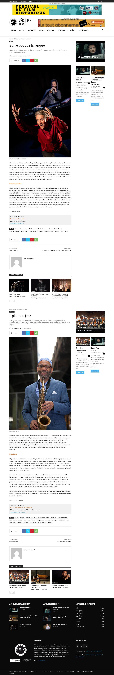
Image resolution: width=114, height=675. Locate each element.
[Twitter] (104, 1)
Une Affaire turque (80, 79)
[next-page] (13, 301)
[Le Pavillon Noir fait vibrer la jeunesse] (47, 610)
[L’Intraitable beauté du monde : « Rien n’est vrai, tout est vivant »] (61, 285)
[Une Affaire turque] (90, 51)
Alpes (21, 228)
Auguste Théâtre (29, 228)
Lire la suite (80, 100)
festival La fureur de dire (46, 228)
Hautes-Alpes (57, 228)
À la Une (80, 54)
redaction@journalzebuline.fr (94, 651)
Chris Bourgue (34, 298)
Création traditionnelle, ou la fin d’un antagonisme (56, 250)
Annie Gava (79, 82)
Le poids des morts (14, 294)
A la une (17, 228)
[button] (102, 30)
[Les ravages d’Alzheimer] (47, 627)
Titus (61, 231)
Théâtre (57, 231)
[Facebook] (99, 1)
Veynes (66, 231)
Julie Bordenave (18, 56)
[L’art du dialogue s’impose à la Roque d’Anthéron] (97, 70)
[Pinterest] (32, 60)
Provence (40, 231)
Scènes (16, 39)
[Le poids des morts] (19, 285)
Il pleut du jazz (13, 250)
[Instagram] (101, 1)
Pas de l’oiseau (32, 231)
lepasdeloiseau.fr (17, 223)
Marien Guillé (24, 231)
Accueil (11, 39)
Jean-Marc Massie (14, 231)
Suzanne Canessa (14, 296)
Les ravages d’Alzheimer (60, 624)
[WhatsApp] (36, 60)
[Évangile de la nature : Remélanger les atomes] (40, 285)
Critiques (12, 291)
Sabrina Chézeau (49, 231)
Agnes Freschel (56, 298)
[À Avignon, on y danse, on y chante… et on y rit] (47, 618)
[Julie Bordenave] (10, 56)
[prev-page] (10, 301)
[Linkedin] (86, 646)
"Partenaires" (42, 660)
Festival (37, 228)
